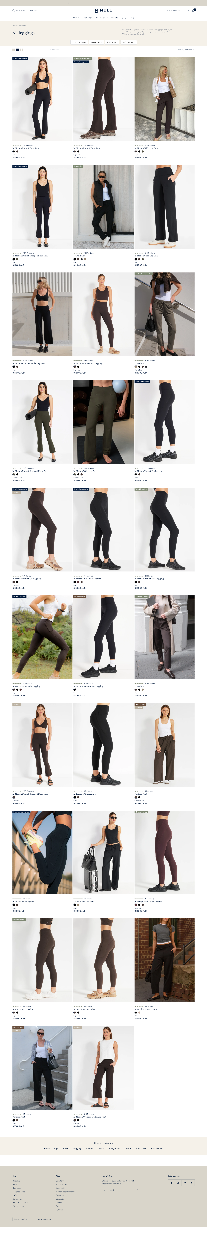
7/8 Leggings (128, 42)
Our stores (60, 1195)
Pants (47, 1148)
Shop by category (118, 18)
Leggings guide (18, 1192)
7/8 (123, 34)
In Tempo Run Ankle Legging (87, 579)
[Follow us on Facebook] (171, 1182)
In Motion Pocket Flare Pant (26, 148)
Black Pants (96, 42)
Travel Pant (79, 256)
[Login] (188, 10)
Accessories (157, 1148)
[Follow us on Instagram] (178, 1182)
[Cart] (193, 10)
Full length (112, 42)
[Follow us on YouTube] (184, 1182)
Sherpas (90, 1148)
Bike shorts (141, 1148)
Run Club (59, 1210)
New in (76, 18)
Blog (132, 18)
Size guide (16, 1188)
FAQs (14, 1195)
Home (14, 25)
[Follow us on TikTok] (191, 1182)
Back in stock (102, 18)
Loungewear (114, 1148)
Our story (60, 1181)
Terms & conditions (20, 1202)
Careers (59, 1202)
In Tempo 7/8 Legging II (84, 794)
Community (61, 1188)
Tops (56, 1148)
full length (140, 34)
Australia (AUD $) (174, 10)
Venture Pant (141, 794)
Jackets (128, 1148)
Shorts (66, 1148)
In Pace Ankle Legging (23, 902)
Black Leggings (79, 42)
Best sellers (87, 18)
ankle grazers (130, 34)
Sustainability (61, 1184)
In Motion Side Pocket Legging (88, 686)
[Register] (137, 1190)
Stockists (60, 1199)
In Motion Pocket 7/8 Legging (149, 471)
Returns (15, 1184)
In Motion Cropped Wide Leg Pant (28, 363)
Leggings (77, 1148)
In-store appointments (65, 1192)
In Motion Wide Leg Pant (146, 148)
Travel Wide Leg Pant (83, 902)
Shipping (16, 1181)
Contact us (17, 1199)
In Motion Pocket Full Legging (88, 363)
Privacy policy (18, 1206)
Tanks (101, 1148)
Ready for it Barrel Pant (146, 1009)
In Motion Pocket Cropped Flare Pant (30, 256)
